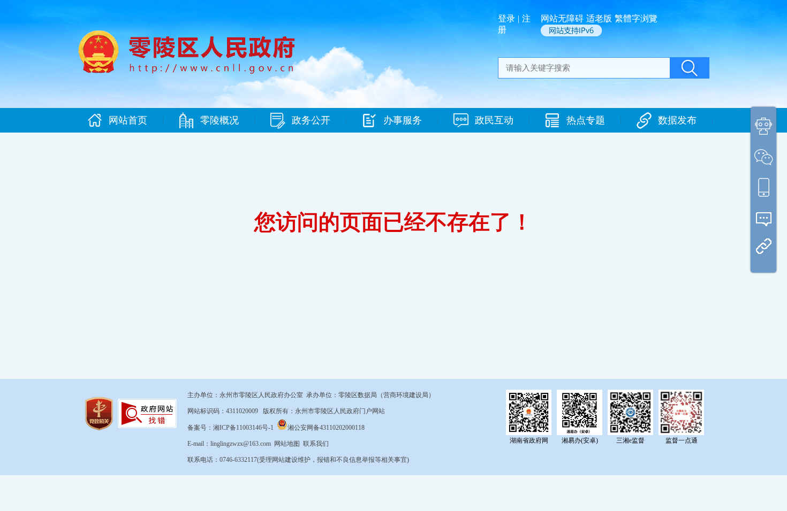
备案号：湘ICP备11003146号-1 (230, 427)
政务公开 (311, 120)
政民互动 (494, 120)
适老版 (599, 18)
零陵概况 (219, 120)
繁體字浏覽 (636, 18)
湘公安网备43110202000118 (326, 427)
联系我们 (316, 443)
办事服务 (402, 120)
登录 (506, 18)
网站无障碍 (562, 18)
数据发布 (677, 120)
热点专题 (585, 120)
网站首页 (128, 120)
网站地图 (287, 443)
